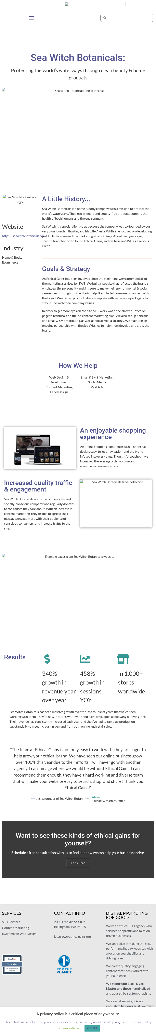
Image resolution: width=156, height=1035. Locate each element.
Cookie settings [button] (69, 1028)
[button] (31, 18)
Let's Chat (78, 863)
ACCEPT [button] (92, 1028)
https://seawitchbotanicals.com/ (24, 236)
